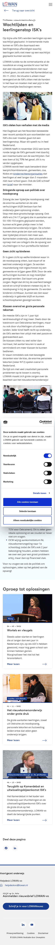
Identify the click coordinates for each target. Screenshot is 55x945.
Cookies (31, 933)
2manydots (40, 937)
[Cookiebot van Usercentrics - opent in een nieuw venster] (39, 422)
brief (10, 184)
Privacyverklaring (15, 933)
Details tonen (39, 493)
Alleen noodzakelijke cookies (27, 520)
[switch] (48, 464)
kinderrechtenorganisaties (28, 173)
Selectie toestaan (27, 511)
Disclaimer (43, 933)
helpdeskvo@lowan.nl (16, 885)
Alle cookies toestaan (27, 502)
